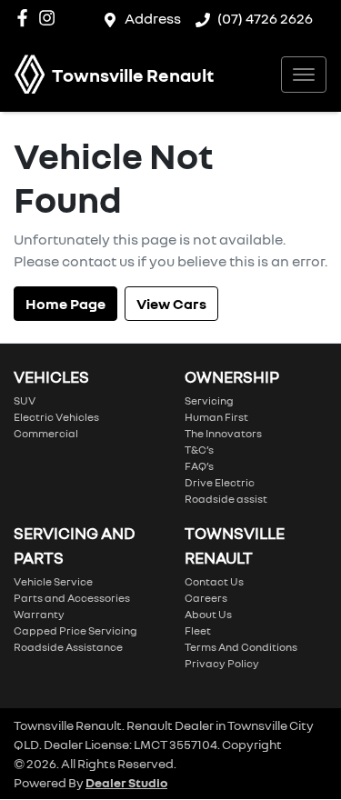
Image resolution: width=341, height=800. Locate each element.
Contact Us (214, 581)
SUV (24, 400)
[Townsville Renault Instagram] (50, 17)
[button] (303, 74)
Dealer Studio (126, 782)
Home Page (65, 304)
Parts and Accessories (72, 598)
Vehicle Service (53, 581)
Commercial (46, 433)
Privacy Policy (222, 663)
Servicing (209, 400)
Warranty (39, 614)
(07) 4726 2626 (265, 18)
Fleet (198, 630)
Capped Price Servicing (75, 630)
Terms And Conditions (241, 647)
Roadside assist (226, 498)
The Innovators (223, 433)
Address (153, 18)
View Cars (171, 304)
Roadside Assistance (68, 647)
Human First (216, 417)
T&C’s (199, 449)
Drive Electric (220, 482)
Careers (206, 598)
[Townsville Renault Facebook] (26, 17)
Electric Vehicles (56, 417)
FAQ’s (199, 466)
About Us (208, 614)
